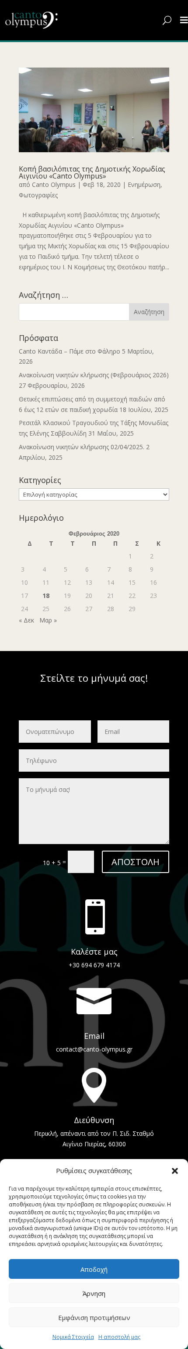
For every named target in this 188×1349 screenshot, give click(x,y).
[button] (175, 1171)
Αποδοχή (94, 1269)
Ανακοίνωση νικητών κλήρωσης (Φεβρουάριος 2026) (94, 375)
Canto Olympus (54, 184)
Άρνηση (94, 1293)
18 (45, 595)
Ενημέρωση (144, 184)
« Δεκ (26, 620)
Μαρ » (48, 620)
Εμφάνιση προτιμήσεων (94, 1317)
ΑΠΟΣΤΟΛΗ (135, 862)
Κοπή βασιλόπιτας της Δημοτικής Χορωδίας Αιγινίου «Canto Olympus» (92, 172)
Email (94, 1036)
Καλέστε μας (94, 951)
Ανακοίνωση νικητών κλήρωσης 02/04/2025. (81, 447)
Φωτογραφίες (38, 195)
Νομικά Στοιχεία (73, 1337)
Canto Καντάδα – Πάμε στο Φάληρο (69, 351)
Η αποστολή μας (119, 1337)
